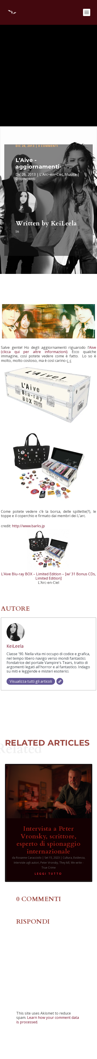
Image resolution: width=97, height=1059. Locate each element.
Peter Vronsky (49, 863)
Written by (33, 223)
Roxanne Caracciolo (29, 858)
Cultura (67, 858)
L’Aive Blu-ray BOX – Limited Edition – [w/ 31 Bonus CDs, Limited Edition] (48, 576)
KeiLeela (64, 223)
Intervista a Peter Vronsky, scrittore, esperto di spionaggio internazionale (48, 840)
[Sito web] (59, 681)
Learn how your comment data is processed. (47, 1019)
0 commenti (48, 146)
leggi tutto (48, 874)
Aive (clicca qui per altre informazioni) (48, 349)
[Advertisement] (48, 75)
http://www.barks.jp (28, 525)
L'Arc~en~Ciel (51, 174)
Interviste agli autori (26, 863)
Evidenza (79, 858)
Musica (70, 174)
